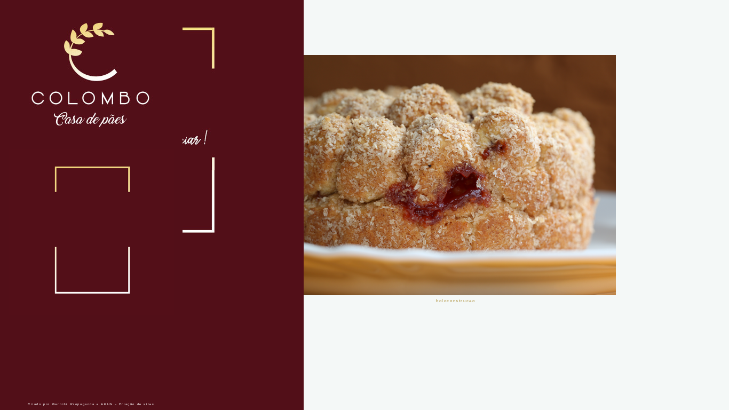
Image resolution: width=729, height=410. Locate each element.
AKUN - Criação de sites (127, 404)
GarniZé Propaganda (73, 404)
